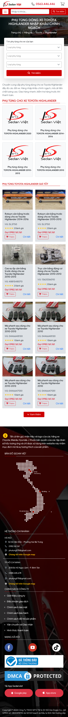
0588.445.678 (15, 573)
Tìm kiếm (59, 11)
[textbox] (32, 47)
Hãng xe (28, 32)
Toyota (38, 32)
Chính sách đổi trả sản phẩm (21, 618)
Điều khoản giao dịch (17, 601)
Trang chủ (16, 32)
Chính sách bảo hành (17, 613)
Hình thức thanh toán (18, 630)
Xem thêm (35, 414)
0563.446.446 (45, 4)
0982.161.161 (14, 546)
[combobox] (34, 47)
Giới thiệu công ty (16, 595)
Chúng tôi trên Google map (22, 554)
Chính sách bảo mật (17, 607)
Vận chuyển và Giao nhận (20, 624)
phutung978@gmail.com (20, 550)
